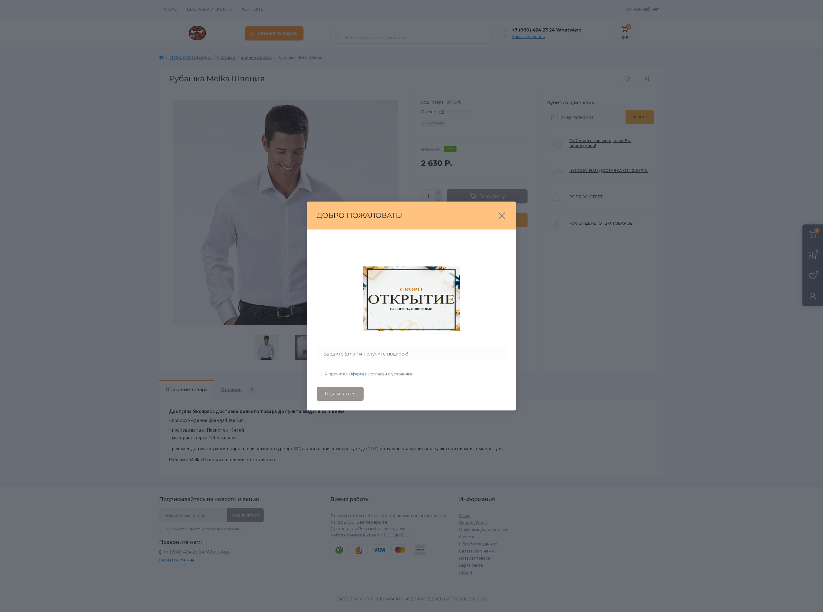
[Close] (502, 216)
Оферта (356, 374)
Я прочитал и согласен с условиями (369, 374)
